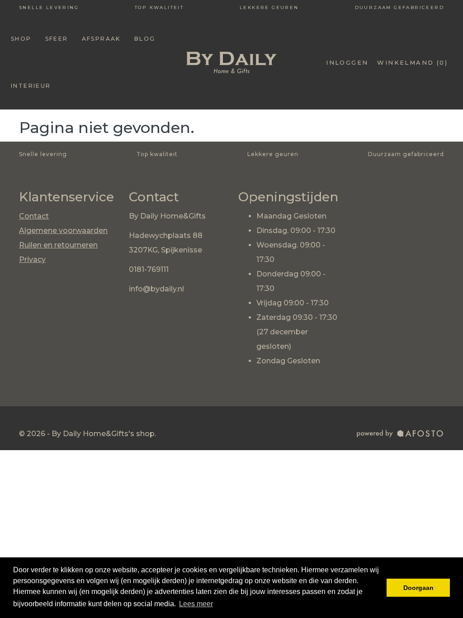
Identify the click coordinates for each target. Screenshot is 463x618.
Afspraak (101, 38)
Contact (34, 216)
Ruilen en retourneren (58, 245)
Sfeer (56, 38)
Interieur (31, 85)
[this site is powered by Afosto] (400, 435)
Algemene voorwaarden (63, 230)
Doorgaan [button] (418, 587)
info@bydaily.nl (156, 289)
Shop (21, 38)
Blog (145, 38)
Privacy (32, 259)
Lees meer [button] (196, 604)
